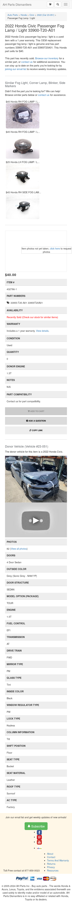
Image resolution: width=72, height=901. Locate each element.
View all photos (19, 548)
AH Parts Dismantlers (17, 4)
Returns (51, 863)
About (50, 853)
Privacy (51, 867)
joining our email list (15, 69)
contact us (27, 61)
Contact (51, 857)
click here (55, 248)
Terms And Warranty (58, 860)
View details (42, 330)
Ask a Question (37, 420)
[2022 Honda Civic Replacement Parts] (36, 478)
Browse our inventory (46, 58)
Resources (52, 870)
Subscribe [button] (37, 826)
